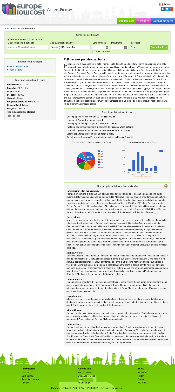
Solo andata (36, 39)
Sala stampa (27, 376)
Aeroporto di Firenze (18, 66)
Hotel (80, 379)
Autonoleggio (84, 383)
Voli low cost (126, 20)
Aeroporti (143, 20)
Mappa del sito (85, 372)
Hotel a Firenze (16, 70)
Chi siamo (26, 372)
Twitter (141, 376)
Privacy (25, 383)
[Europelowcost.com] (23, 14)
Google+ (142, 379)
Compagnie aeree (162, 20)
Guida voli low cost (86, 376)
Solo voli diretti (103, 52)
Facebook (142, 372)
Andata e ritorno (18, 39)
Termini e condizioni (31, 379)
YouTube (142, 383)
